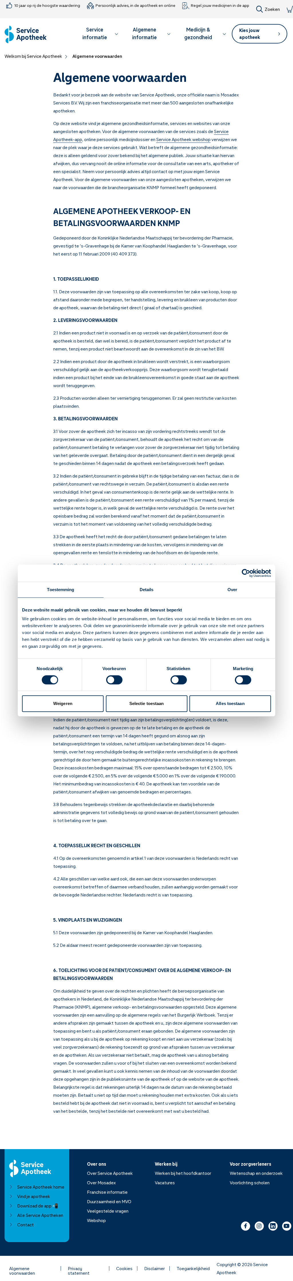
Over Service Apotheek (110, 1173)
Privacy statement (79, 1268)
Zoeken (272, 9)
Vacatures (165, 1182)
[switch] (114, 679)
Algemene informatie (144, 33)
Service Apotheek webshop (183, 139)
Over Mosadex (101, 1182)
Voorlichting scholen (250, 1182)
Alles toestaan (230, 703)
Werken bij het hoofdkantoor (183, 1173)
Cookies (124, 1268)
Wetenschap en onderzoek (256, 1173)
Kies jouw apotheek (249, 33)
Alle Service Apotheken (40, 1215)
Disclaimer (154, 1268)
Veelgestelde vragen (107, 1211)
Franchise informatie (107, 1192)
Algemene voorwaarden (22, 1268)
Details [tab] (147, 589)
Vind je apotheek (33, 1196)
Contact (25, 1224)
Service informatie (94, 33)
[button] (97, 34)
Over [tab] (232, 589)
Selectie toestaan (146, 703)
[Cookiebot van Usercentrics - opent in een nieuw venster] (246, 573)
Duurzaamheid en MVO (109, 1201)
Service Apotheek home (40, 1187)
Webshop (96, 1220)
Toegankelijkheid (193, 1268)
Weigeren (62, 703)
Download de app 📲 (37, 1206)
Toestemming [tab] (60, 589)
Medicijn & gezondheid (198, 33)
